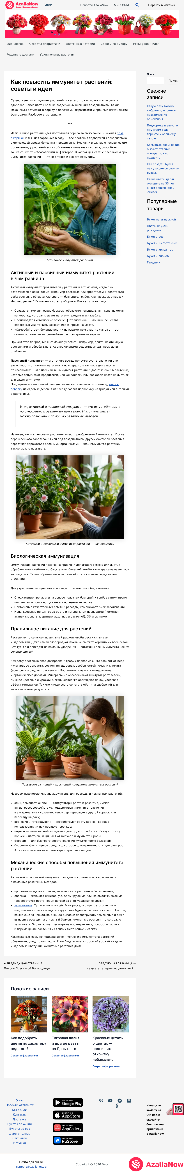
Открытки (19, 1138)
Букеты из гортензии (162, 243)
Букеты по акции (19, 1124)
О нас (20, 1100)
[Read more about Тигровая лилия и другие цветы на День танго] (70, 1014)
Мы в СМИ (121, 5)
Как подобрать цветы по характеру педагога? (28, 1043)
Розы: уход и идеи (146, 43)
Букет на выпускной (161, 219)
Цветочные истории (80, 43)
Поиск (151, 74)
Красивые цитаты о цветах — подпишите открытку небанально (108, 1049)
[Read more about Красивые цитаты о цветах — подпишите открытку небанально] (111, 1014)
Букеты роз (155, 236)
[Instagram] (129, 1100)
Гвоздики (153, 262)
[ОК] (117, 1105)
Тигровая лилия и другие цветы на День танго (65, 1043)
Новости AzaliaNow (94, 5)
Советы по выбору (114, 43)
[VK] (101, 1100)
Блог (47, 5)
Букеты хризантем (160, 249)
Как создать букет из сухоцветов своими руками (163, 168)
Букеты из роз (19, 1128)
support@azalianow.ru (31, 1166)
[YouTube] (110, 1100)
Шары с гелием (20, 1133)
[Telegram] (119, 1100)
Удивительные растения (57, 54)
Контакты (19, 1114)
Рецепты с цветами (20, 54)
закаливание (23, 905)
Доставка (19, 1119)
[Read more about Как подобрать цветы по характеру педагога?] (29, 1014)
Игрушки (19, 1143)
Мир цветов (15, 43)
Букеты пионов (158, 256)
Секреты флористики (44, 43)
